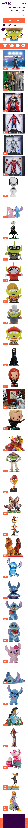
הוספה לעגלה (14, 20)
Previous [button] (22, 34)
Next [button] (6, 34)
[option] (14, 34)
